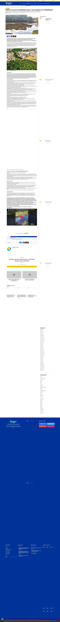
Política (38, 3)
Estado (41, 389)
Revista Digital (21, 0)
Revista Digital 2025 (16, 0)
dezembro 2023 (42, 365)
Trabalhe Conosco (31, 0)
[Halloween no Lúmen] (42, 232)
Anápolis (24, 3)
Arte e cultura (42, 379)
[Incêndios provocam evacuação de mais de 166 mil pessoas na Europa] (32, 290)
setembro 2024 (42, 355)
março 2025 (41, 348)
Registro (41, 3)
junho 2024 (41, 358)
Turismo (41, 411)
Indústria (41, 394)
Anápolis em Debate (42, 378)
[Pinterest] (11, 36)
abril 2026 (41, 333)
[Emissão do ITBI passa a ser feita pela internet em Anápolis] (49, 548)
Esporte (41, 388)
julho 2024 (41, 357)
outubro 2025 (42, 340)
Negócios (41, 402)
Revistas (41, 405)
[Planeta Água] (9, 3)
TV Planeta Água (42, 412)
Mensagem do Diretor (8, 549)
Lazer (41, 397)
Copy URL (26, 233)
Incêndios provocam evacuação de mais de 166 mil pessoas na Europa (32, 296)
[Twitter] (9, 36)
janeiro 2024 (41, 364)
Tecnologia (41, 410)
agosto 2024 (41, 356)
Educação (35, 3)
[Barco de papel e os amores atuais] (52, 612)
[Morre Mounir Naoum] (42, 293)
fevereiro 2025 (42, 349)
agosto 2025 (41, 342)
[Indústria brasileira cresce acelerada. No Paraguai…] (42, 48)
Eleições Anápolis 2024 (47, 3)
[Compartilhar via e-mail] (13, 36)
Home (21, 3)
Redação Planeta (15, 247)
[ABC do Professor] (42, 170)
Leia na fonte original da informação (17, 239)
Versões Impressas (8, 550)
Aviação (41, 381)
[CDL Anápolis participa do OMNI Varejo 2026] (45, 577)
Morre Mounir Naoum (48, 263)
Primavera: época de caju (49, 79)
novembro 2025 (42, 339)
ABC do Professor (48, 140)
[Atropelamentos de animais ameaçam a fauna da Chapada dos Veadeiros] (11, 290)
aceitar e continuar (53, 620)
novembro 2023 (42, 366)
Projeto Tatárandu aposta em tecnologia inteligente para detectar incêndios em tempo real (21, 296)
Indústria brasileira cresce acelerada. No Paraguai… (48, 19)
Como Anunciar (26, 0)
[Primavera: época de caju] (42, 109)
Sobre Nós (7, 548)
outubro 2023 (42, 367)
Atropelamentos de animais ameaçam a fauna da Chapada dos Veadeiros (11, 296)
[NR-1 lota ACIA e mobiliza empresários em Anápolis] (49, 609)
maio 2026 (41, 332)
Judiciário (41, 396)
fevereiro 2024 (42, 363)
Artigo (41, 380)
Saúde (32, 3)
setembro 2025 (42, 341)
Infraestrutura (42, 395)
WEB (40, 413)
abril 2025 (41, 347)
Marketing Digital (36, 0)
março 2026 (41, 334)
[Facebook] (7, 36)
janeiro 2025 (41, 350)
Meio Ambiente (28, 3)
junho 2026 (41, 331)
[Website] (12, 248)
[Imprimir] (15, 36)
